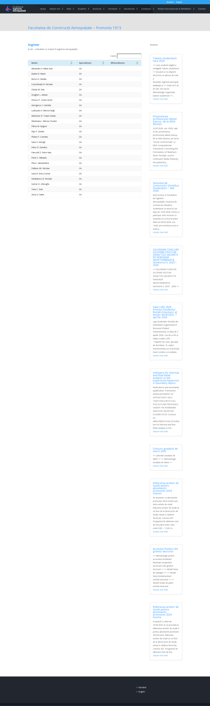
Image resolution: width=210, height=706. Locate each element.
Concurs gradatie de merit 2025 (165, 450)
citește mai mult (160, 99)
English (179, 2)
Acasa (43, 9)
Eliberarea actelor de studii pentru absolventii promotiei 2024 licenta (166, 612)
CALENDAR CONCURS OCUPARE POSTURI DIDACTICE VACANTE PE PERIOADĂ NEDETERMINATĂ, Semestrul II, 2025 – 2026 (166, 257)
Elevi (69, 9)
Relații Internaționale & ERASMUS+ (174, 9)
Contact (202, 9)
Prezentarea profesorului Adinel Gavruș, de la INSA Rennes (165, 120)
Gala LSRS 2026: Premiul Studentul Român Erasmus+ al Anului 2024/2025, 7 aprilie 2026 (165, 312)
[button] (71, 63)
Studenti (82, 9)
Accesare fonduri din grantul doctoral (165, 550)
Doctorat (97, 9)
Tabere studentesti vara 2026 (165, 59)
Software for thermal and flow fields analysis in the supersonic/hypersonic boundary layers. (166, 378)
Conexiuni (146, 9)
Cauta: (113, 56)
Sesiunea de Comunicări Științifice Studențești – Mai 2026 (166, 186)
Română (170, 2)
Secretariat (129, 9)
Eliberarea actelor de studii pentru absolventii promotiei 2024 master (166, 488)
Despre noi (55, 9)
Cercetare (112, 9)
